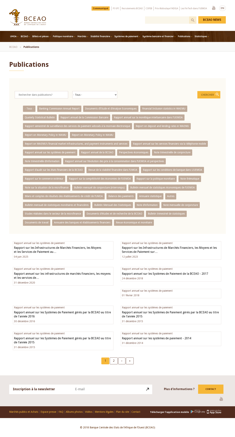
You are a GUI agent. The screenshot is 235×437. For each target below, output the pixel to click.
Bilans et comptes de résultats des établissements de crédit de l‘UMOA (64, 196)
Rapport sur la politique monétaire (155, 178)
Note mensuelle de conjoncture (180, 205)
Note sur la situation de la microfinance (46, 187)
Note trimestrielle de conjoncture (172, 152)
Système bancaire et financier (158, 36)
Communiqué (100, 8)
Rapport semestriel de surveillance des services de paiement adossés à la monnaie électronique (77, 126)
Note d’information (147, 205)
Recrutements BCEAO (132, 8)
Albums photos (74, 412)
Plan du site (122, 412)
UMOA (13, 36)
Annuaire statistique (150, 196)
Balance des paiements (121, 196)
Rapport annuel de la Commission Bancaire (84, 117)
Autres (170, 196)
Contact (210, 389)
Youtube (213, 8)
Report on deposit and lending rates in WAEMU (162, 126)
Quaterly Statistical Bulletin (40, 117)
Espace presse (48, 412)
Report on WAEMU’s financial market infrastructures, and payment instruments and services (76, 143)
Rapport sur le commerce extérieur (44, 178)
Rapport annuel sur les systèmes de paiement (50, 152)
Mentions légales (104, 412)
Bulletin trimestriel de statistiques (166, 213)
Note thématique (189, 178)
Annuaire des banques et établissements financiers (82, 222)
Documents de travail (36, 222)
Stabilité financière (100, 36)
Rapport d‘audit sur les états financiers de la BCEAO (54, 169)
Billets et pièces (40, 36)
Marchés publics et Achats (23, 412)
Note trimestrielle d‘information (42, 161)
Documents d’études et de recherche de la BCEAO (114, 213)
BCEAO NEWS (212, 20)
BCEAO (24, 36)
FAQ (61, 412)
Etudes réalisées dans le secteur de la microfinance (53, 213)
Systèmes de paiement (126, 36)
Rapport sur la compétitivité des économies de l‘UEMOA (100, 178)
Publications (184, 36)
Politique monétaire (63, 36)
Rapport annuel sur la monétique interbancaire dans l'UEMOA (148, 117)
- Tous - (29, 108)
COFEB (149, 8)
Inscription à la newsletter (34, 389)
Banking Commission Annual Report (59, 108)
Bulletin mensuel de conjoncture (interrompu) (99, 187)
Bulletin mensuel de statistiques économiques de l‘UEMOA (162, 187)
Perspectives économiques (133, 152)
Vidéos (88, 412)
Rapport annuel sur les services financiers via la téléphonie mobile (169, 143)
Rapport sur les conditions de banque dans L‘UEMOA (172, 169)
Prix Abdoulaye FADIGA (166, 8)
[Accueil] (27, 17)
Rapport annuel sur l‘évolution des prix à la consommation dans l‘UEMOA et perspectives (114, 161)
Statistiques (201, 36)
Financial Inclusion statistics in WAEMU (163, 108)
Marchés (81, 36)
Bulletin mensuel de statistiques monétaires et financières (57, 205)
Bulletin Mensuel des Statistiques (112, 205)
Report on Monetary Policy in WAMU (45, 134)
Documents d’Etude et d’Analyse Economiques (111, 108)
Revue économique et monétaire (134, 222)
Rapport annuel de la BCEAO (97, 152)
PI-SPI (116, 8)
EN (222, 8)
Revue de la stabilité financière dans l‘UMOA (112, 169)
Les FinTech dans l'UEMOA (194, 8)
